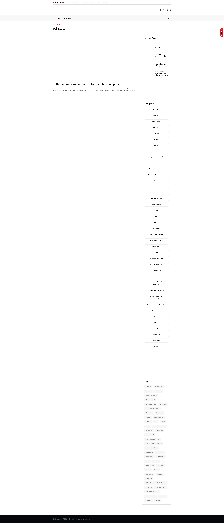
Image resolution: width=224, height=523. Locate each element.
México (148, 469)
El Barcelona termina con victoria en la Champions (86, 84)
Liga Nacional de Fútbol (152, 439)
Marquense (161, 456)
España (148, 417)
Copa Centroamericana (152, 408)
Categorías (67, 18)
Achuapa (148, 386)
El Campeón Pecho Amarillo (160, 43)
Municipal (160, 465)
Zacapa (157, 500)
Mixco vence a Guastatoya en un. (161, 47)
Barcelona (159, 391)
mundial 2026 (150, 465)
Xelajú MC (162, 496)
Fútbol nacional (159, 62)
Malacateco (149, 452)
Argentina (148, 391)
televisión (149, 487)
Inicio (58, 18)
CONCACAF (163, 404)
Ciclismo (157, 53)
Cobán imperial (150, 399)
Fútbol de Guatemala (159, 426)
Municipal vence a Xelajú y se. (160, 65)
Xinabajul (148, 500)
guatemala (160, 430)
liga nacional (150, 434)
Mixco (147, 461)
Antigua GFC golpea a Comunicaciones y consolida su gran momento (88, 2)
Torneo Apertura (160, 487)
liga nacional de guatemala (154, 443)
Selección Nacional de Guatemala (155, 483)
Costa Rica (149, 413)
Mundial (156, 461)
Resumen (159, 474)
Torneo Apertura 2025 (152, 491)
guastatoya (149, 430)
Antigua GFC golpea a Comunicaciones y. (161, 74)
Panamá (156, 469)
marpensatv (160, 452)
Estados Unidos (158, 417)
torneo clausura (150, 496)
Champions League (151, 395)
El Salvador (159, 413)
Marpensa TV (149, 456)
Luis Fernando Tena (151, 448)
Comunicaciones (151, 404)
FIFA (155, 421)
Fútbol (147, 426)
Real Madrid (149, 474)
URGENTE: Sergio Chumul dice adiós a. (161, 56)
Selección (149, 478)
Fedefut (148, 421)
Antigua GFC (158, 386)
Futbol (163, 421)
